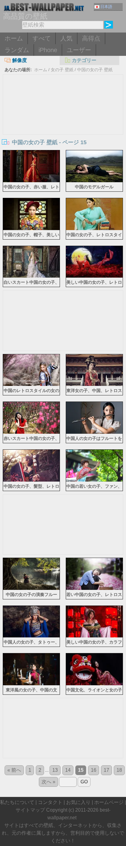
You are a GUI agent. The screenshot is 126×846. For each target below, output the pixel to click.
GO (84, 781)
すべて (41, 38)
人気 (66, 38)
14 (68, 770)
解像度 (19, 60)
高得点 (91, 38)
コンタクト (50, 802)
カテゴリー (84, 60)
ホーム (14, 38)
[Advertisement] (63, 120)
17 (106, 770)
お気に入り (78, 802)
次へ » (48, 781)
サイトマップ (30, 810)
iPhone (48, 50)
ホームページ (109, 802)
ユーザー (79, 50)
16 (93, 770)
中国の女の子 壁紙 (95, 69)
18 (119, 770)
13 (55, 770)
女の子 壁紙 (62, 69)
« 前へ (14, 770)
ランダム (17, 50)
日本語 (106, 6)
